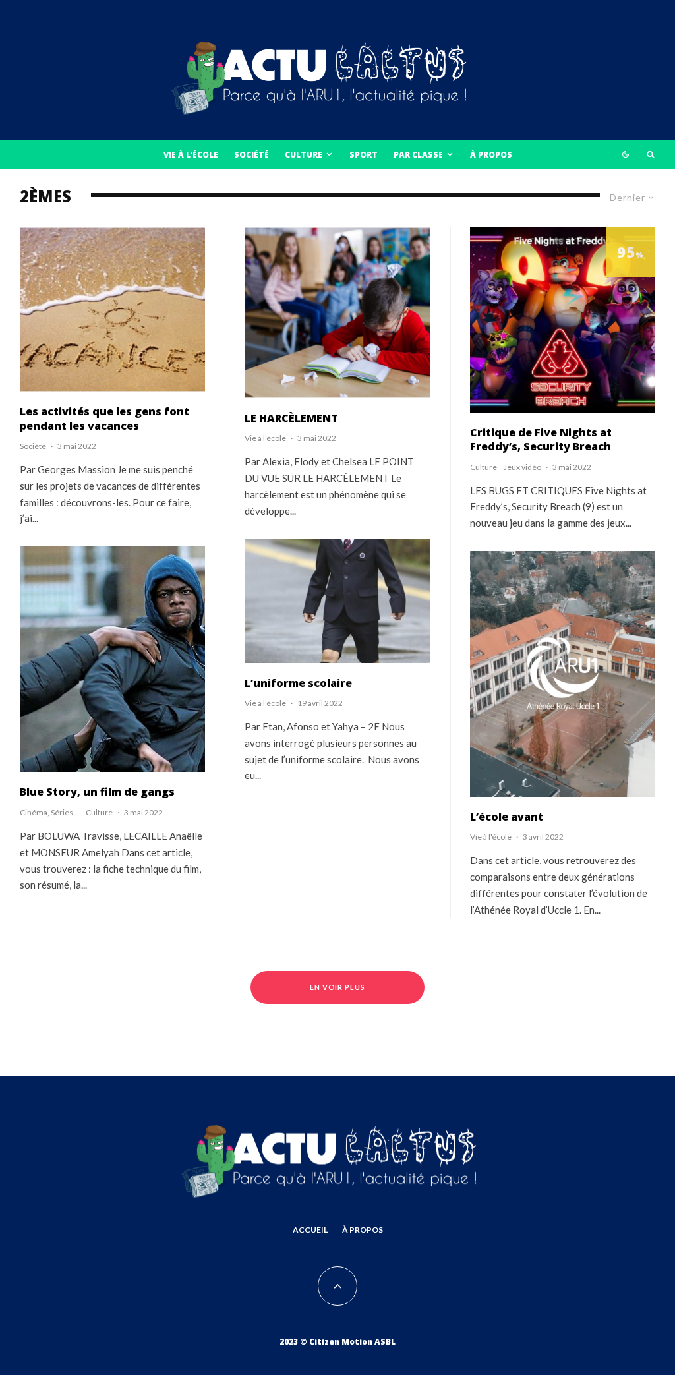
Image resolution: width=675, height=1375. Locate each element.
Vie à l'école (265, 438)
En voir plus (338, 987)
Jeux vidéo (522, 467)
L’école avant (506, 817)
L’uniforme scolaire (298, 683)
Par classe (418, 154)
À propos (491, 154)
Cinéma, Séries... (49, 812)
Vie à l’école (190, 154)
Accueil (310, 1230)
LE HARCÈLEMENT (291, 418)
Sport (363, 154)
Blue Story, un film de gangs (97, 792)
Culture (303, 154)
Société (251, 154)
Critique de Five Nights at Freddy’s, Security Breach (541, 439)
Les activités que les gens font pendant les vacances (104, 418)
